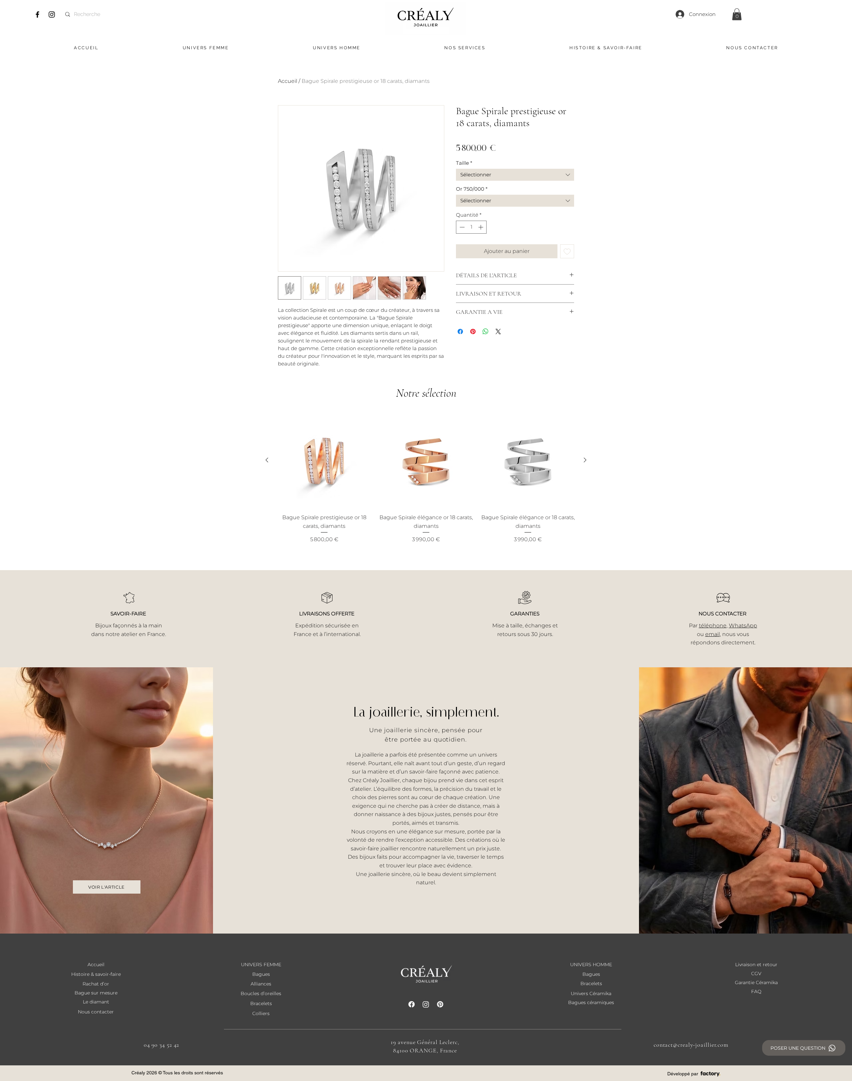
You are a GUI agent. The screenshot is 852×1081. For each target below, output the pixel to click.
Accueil (287, 81)
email (712, 634)
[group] (426, 478)
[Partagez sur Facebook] (460, 331)
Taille (464, 163)
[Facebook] (37, 14)
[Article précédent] (267, 460)
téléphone (713, 625)
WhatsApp (743, 625)
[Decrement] (461, 227)
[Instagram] (52, 14)
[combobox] (515, 175)
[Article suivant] (585, 460)
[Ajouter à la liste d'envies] (567, 251)
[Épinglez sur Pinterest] (473, 331)
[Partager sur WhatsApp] (486, 331)
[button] (737, 14)
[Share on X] (498, 331)
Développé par (682, 1073)
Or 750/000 (472, 189)
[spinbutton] (471, 227)
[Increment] (481, 227)
